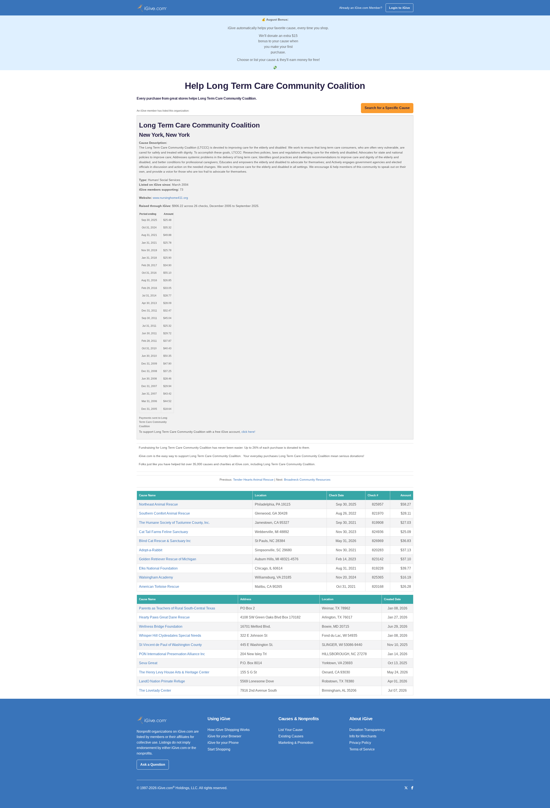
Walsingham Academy (156, 577)
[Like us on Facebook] (412, 788)
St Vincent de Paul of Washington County (170, 645)
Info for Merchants (362, 736)
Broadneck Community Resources (307, 479)
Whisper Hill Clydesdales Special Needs (170, 635)
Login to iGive (399, 7)
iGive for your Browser (224, 736)
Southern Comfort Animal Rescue (164, 513)
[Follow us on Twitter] (406, 788)
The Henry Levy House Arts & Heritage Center (174, 672)
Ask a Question (152, 764)
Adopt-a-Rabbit (150, 550)
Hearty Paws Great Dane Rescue (164, 617)
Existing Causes (290, 736)
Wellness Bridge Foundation (160, 626)
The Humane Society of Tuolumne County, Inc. (174, 522)
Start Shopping (219, 749)
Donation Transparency (367, 730)
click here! (248, 431)
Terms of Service (362, 749)
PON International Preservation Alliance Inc (172, 654)
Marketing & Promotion (295, 742)
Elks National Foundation (158, 568)
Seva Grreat (148, 663)
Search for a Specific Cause (387, 108)
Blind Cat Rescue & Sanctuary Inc (165, 541)
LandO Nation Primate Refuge (162, 681)
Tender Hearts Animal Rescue (253, 479)
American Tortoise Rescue (159, 586)
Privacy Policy (360, 742)
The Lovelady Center (155, 690)
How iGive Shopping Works (229, 730)
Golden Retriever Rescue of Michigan (167, 559)
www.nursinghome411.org (170, 197)
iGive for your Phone (223, 742)
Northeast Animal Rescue (158, 504)
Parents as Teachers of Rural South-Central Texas (177, 608)
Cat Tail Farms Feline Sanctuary (163, 532)
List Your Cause (290, 730)
